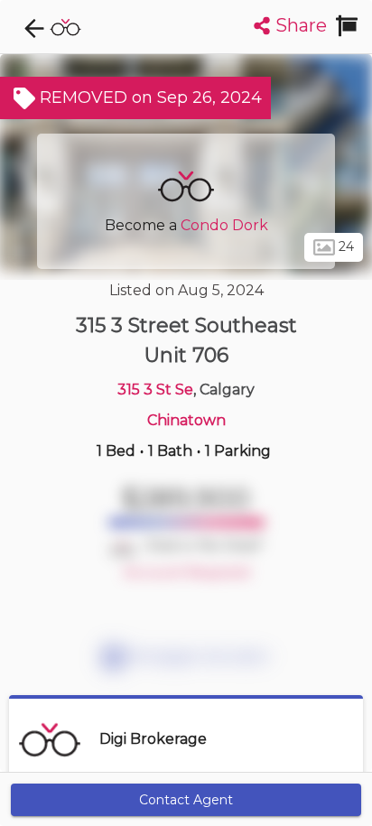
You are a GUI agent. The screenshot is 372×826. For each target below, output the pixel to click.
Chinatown (186, 420)
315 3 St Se (155, 389)
